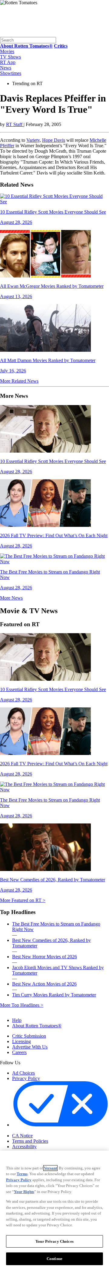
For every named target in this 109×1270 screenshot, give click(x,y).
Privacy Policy (26, 1078)
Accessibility (24, 1146)
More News (11, 597)
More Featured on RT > (22, 900)
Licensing (21, 1041)
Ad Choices (23, 1073)
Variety (33, 140)
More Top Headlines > (21, 1005)
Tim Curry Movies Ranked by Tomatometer (54, 994)
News (5, 67)
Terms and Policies (30, 1141)
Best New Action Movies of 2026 (44, 983)
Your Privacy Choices (37, 1131)
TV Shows (10, 56)
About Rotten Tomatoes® (36, 1025)
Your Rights (24, 1191)
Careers (19, 1052)
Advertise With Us (30, 1046)
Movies (7, 51)
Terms (22, 1174)
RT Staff (15, 124)
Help (16, 1020)
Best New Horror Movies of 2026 (44, 956)
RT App (7, 62)
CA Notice (22, 1135)
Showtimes (10, 73)
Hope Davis (53, 140)
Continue (54, 1258)
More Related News (19, 381)
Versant (50, 1168)
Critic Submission (29, 1036)
